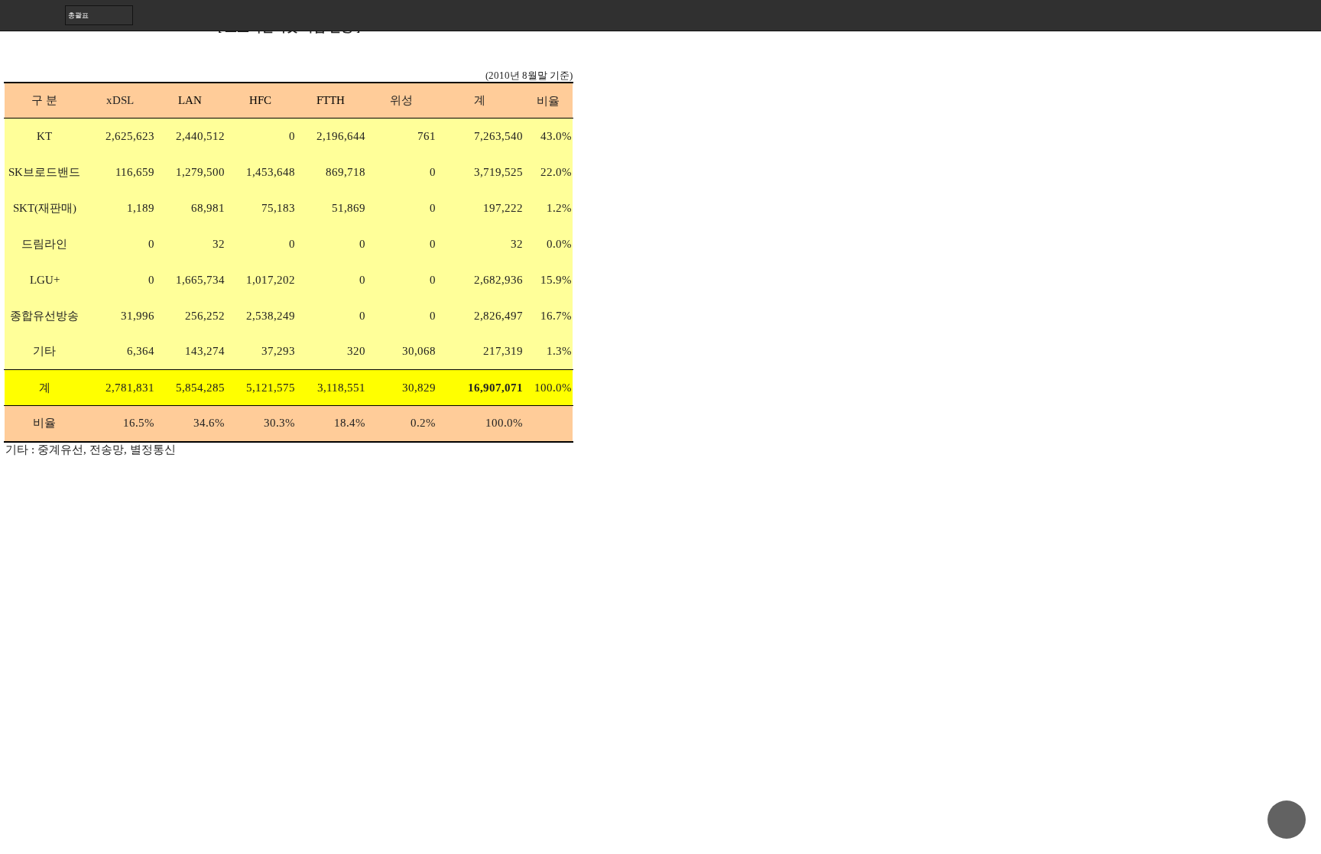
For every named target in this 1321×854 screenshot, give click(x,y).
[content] (660, 427)
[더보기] (1305, 15)
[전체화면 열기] (1275, 15)
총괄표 (78, 15)
